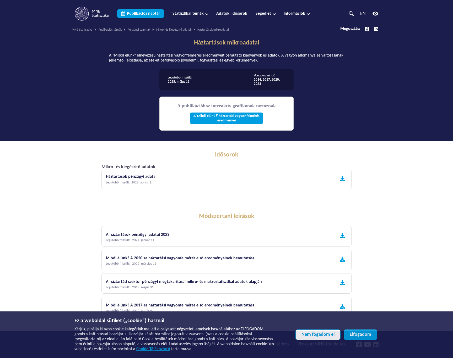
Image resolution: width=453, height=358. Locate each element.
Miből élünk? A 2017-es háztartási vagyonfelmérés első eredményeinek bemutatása (180, 305)
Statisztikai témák (188, 14)
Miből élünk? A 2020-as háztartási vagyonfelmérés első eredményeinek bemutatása (180, 258)
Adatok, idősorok (231, 14)
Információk (294, 14)
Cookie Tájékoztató (153, 349)
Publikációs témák (110, 29)
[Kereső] (350, 13)
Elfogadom (360, 334)
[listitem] (183, 80)
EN (363, 13)
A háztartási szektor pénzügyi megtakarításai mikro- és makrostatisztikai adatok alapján (184, 282)
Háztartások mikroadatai (226, 43)
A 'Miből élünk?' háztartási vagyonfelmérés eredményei (226, 118)
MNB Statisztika (82, 29)
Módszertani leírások (226, 216)
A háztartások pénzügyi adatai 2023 (137, 235)
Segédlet (263, 14)
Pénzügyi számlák (139, 29)
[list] (226, 79)
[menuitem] (190, 13)
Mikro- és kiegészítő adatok (173, 29)
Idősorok (226, 155)
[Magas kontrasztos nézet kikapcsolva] (375, 13)
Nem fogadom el (318, 334)
